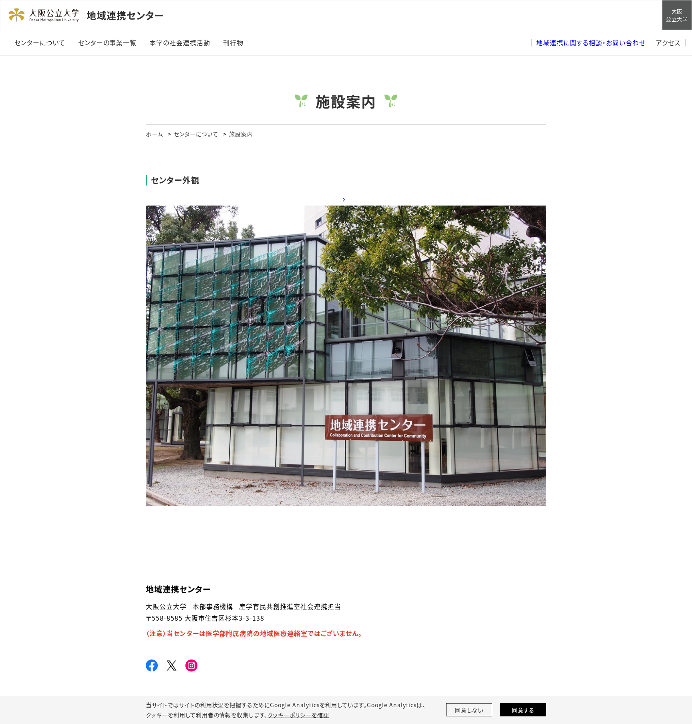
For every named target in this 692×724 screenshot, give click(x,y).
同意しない (469, 710)
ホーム (154, 134)
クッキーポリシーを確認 (298, 715)
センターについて (196, 134)
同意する (523, 710)
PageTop (674, 681)
